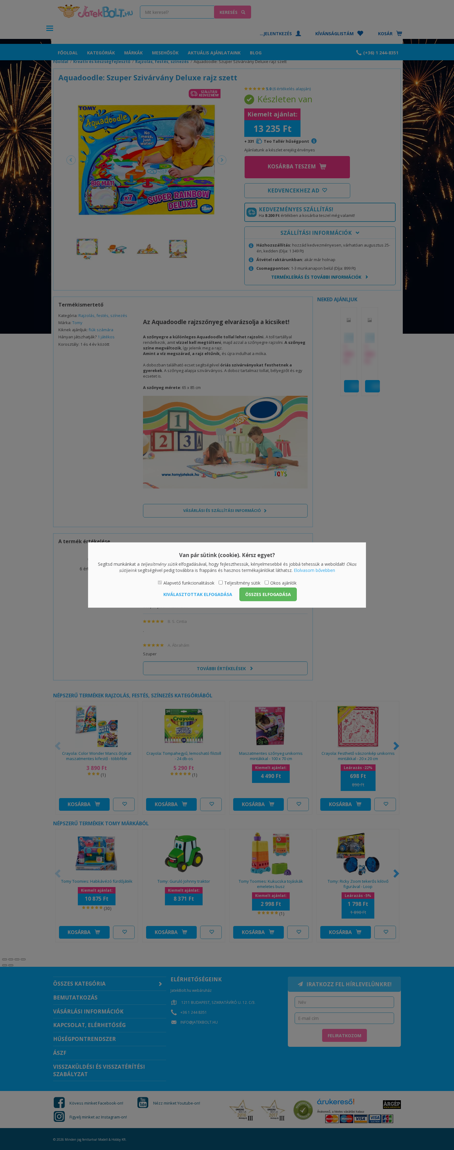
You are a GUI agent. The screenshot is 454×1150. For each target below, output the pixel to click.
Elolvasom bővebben (314, 570)
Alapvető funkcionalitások (188, 583)
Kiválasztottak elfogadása (197, 594)
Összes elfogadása (268, 594)
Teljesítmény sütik (242, 583)
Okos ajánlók (283, 583)
